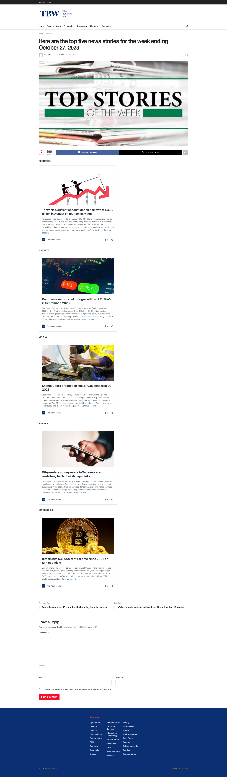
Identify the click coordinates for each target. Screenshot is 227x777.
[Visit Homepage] (56, 14)
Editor (49, 54)
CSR (92, 742)
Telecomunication (131, 746)
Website (119, 677)
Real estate (128, 738)
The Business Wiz (50, 768)
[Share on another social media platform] (185, 152)
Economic (68, 26)
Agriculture (95, 722)
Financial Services (111, 727)
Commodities (96, 734)
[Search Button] (187, 26)
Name (42, 665)
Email (42, 677)
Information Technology (112, 734)
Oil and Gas (128, 726)
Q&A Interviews (130, 734)
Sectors (105, 26)
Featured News (54, 26)
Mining (126, 722)
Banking (93, 730)
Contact (49, 2)
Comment (44, 632)
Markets (94, 26)
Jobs (109, 747)
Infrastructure (113, 739)
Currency (94, 746)
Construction (96, 738)
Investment (82, 26)
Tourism (126, 750)
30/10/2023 (60, 54)
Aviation (93, 726)
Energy (93, 754)
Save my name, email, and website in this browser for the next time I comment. (76, 689)
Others (126, 730)
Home (41, 26)
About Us (42, 2)
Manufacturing (113, 751)
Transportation (129, 754)
